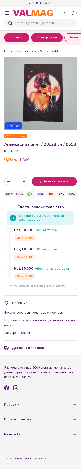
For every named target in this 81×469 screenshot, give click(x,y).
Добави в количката (54, 181)
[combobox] (40, 23)
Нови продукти (47, 37)
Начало (8, 51)
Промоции (17, 37)
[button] (74, 12)
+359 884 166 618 (40, 3)
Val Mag (17, 458)
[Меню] (6, 12)
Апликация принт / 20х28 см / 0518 (37, 51)
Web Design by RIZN (36, 458)
